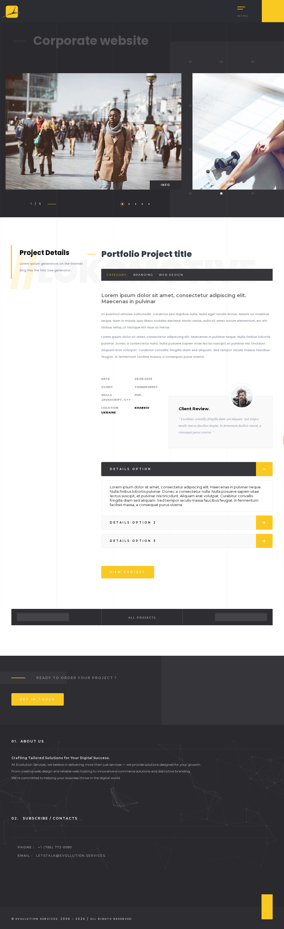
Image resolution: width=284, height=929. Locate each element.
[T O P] (267, 906)
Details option (130, 469)
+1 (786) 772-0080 (55, 847)
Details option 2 (133, 522)
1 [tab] (122, 204)
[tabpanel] (93, 131)
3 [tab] (136, 204)
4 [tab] (142, 204)
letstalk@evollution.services (70, 855)
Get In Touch (37, 699)
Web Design (171, 275)
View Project (128, 572)
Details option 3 (133, 541)
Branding (143, 275)
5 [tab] (149, 204)
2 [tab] (129, 204)
